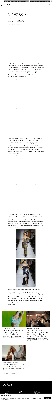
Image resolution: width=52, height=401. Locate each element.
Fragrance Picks (36, 328)
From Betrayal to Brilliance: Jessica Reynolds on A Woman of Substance (13, 332)
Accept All (47, 398)
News (13, 362)
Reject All (40, 398)
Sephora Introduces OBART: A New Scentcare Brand (13, 365)
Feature (14, 328)
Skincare (16, 362)
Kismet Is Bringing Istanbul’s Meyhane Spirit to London (32, 1)
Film (16, 328)
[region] (26, 397)
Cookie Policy (6, 399)
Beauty (28, 328)
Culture (4, 328)
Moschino (17, 71)
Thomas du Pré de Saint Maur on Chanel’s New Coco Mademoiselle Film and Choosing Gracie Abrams (37, 333)
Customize (34, 398)
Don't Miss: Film (9, 328)
